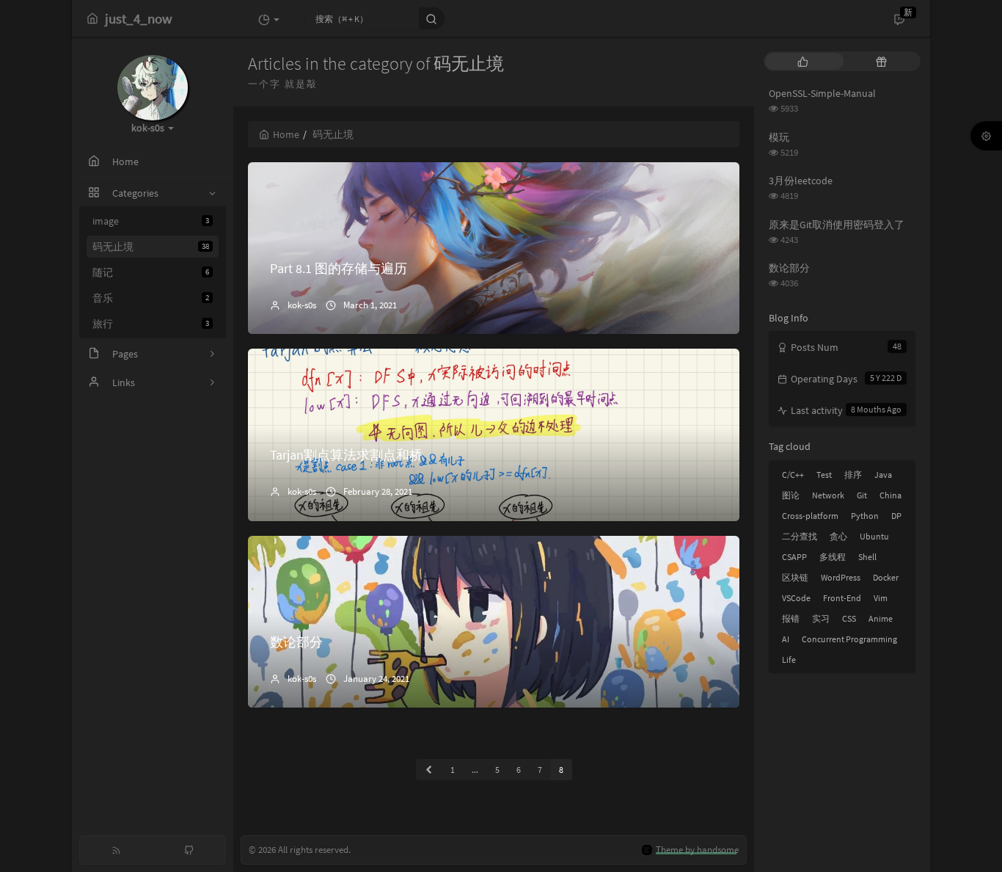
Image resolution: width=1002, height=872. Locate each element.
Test (824, 474)
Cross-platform (810, 515)
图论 (791, 495)
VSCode (796, 597)
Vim (881, 597)
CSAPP (794, 556)
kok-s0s (302, 305)
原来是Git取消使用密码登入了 (836, 224)
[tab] (803, 61)
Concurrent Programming (849, 638)
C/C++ (793, 474)
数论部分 (296, 641)
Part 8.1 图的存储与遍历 (338, 268)
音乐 (150, 298)
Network (828, 495)
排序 (853, 474)
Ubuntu (874, 536)
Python (865, 515)
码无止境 (150, 246)
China (891, 495)
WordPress (840, 577)
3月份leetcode (801, 180)
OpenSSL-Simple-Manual (822, 93)
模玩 (779, 137)
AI (785, 638)
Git (862, 495)
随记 (150, 272)
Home (286, 134)
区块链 (795, 577)
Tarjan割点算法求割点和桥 (346, 454)
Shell (867, 556)
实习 (821, 618)
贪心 (838, 536)
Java (883, 474)
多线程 (832, 556)
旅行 (150, 323)
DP (896, 515)
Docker (886, 577)
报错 (791, 618)
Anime (880, 618)
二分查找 (799, 536)
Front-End (842, 597)
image (150, 221)
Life (789, 659)
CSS (849, 618)
